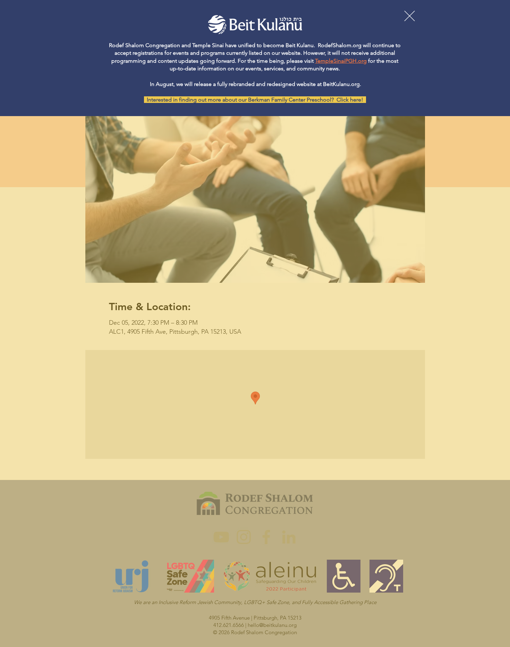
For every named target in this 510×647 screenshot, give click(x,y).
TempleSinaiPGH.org (341, 61)
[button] (409, 16)
